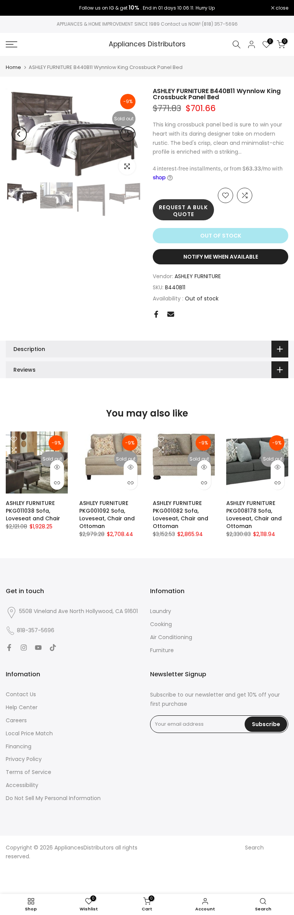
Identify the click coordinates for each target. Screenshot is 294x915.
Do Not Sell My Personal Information (53, 798)
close (16, 8)
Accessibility (22, 785)
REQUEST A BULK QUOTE (183, 210)
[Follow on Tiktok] (52, 647)
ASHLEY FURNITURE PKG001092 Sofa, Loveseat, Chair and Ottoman (107, 514)
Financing (18, 746)
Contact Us (21, 694)
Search (254, 847)
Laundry (160, 611)
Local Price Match (29, 733)
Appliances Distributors (147, 44)
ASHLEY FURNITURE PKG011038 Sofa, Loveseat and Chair (33, 510)
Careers (16, 720)
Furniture (162, 650)
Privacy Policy (24, 759)
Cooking (161, 624)
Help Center (22, 707)
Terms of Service (28, 772)
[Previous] (19, 134)
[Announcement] (147, 8)
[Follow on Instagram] (23, 647)
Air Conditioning (171, 637)
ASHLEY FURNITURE (198, 276)
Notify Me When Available (220, 257)
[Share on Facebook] (156, 314)
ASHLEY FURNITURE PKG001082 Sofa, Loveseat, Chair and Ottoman (180, 514)
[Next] (128, 134)
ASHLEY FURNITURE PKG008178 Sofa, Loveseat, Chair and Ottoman (254, 514)
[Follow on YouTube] (38, 647)
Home (13, 67)
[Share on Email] (170, 314)
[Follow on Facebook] (9, 647)
